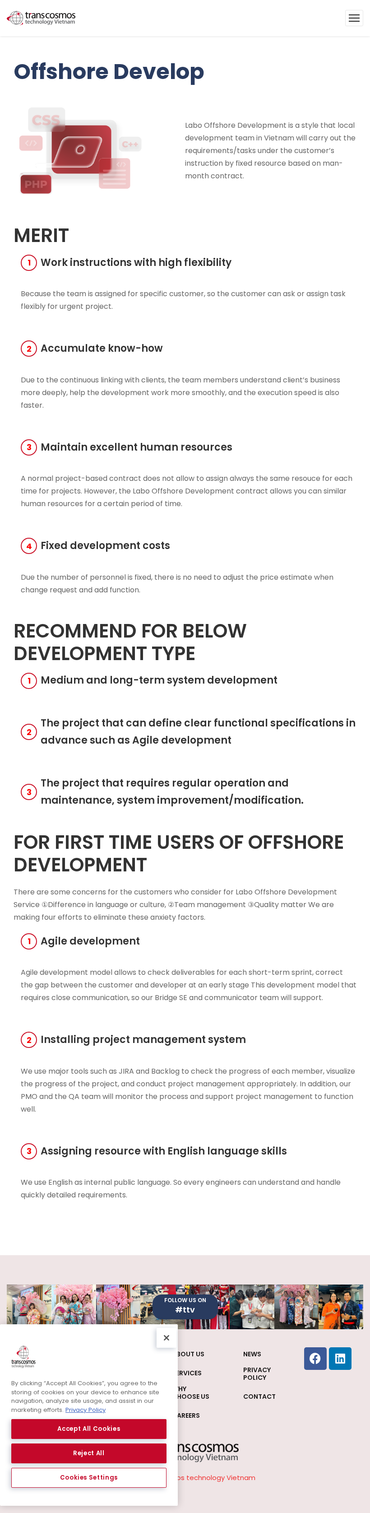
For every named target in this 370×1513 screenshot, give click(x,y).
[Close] (166, 1338)
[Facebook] (315, 1358)
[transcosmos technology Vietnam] (41, 18)
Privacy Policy (85, 1410)
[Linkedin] (340, 1358)
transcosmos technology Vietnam (197, 1477)
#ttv (185, 1309)
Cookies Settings (89, 1477)
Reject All (89, 1453)
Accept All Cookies (88, 1429)
